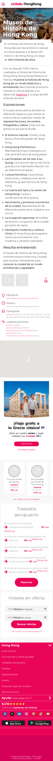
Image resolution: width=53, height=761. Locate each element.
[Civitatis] (27, 746)
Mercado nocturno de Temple (18, 330)
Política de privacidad (22, 758)
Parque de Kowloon (14, 328)
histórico (21, 94)
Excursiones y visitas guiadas (18, 656)
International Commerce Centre (19, 336)
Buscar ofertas (26, 624)
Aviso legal (36, 756)
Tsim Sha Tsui (11, 333)
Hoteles (6, 668)
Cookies (37, 758)
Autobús (9, 314)
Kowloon (10, 325)
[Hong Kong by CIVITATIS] (17, 4)
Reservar (9, 531)
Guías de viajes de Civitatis (16, 686)
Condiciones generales (20, 756)
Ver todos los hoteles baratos (26, 631)
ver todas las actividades (26, 499)
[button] (3, 4)
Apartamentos (10, 674)
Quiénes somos (10, 692)
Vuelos (5, 680)
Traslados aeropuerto (13, 662)
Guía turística (9, 651)
